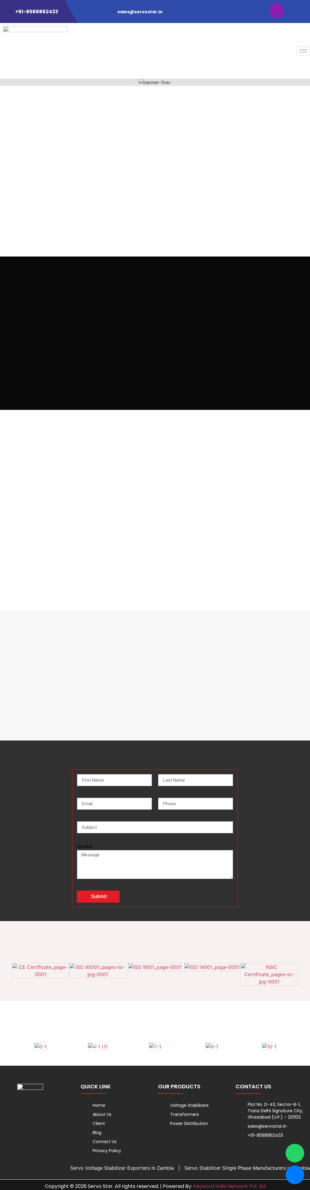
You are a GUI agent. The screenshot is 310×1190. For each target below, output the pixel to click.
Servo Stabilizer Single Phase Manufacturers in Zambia (233, 1168)
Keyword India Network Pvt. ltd (229, 1186)
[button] (6, 82)
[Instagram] (276, 10)
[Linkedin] (296, 10)
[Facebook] (257, 10)
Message (85, 846)
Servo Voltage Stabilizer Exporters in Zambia (108, 1168)
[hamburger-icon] (303, 51)
